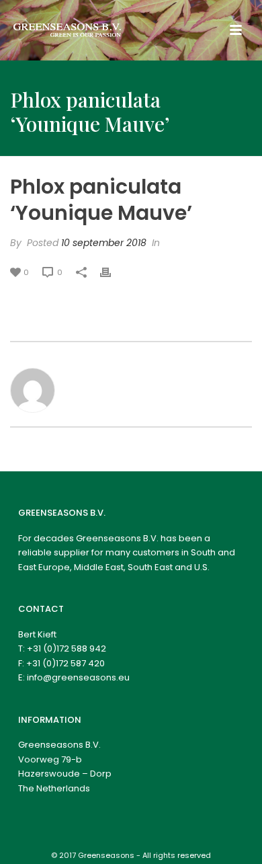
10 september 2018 (103, 242)
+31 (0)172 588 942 (66, 648)
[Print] (112, 272)
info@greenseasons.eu (78, 677)
